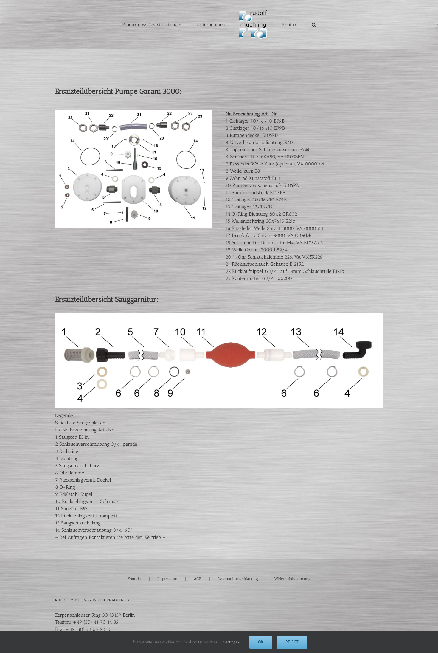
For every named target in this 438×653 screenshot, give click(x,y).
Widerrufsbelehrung (292, 578)
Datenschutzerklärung (238, 578)
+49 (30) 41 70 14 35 (95, 622)
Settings (230, 642)
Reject (292, 642)
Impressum (167, 578)
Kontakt (134, 578)
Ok (261, 642)
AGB (197, 578)
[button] (298, 24)
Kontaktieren (102, 537)
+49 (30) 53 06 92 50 (88, 629)
